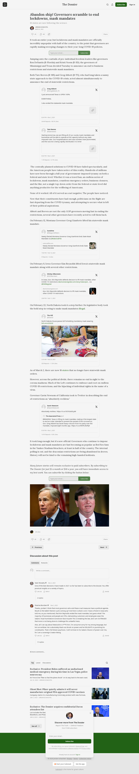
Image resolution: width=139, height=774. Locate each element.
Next (102, 547)
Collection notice (85, 759)
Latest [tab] (38, 663)
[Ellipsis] (108, 583)
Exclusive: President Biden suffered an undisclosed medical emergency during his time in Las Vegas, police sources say (59, 672)
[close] (90, 713)
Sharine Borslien (41, 605)
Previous (38, 547)
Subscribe (121, 4)
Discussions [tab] (47, 663)
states (65, 370)
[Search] (107, 4)
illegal (82, 308)
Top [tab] (32, 663)
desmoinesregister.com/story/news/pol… (73, 282)
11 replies (40, 642)
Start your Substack (63, 764)
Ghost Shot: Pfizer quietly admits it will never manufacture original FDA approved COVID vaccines (57, 690)
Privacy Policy (86, 748)
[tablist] (39, 563)
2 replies (40, 598)
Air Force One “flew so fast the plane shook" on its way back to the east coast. (59, 677)
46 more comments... (37, 652)
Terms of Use (80, 746)
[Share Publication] (112, 4)
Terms (75, 759)
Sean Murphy (40, 583)
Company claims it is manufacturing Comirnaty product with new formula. (58, 695)
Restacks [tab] (44, 563)
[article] (69, 676)
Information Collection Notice (68, 748)
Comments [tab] (35, 563)
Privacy (69, 759)
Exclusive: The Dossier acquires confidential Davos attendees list (56, 708)
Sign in (132, 4)
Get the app (80, 764)
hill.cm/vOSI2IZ (47, 323)
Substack (58, 769)
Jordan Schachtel (41, 27)
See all (34, 726)
